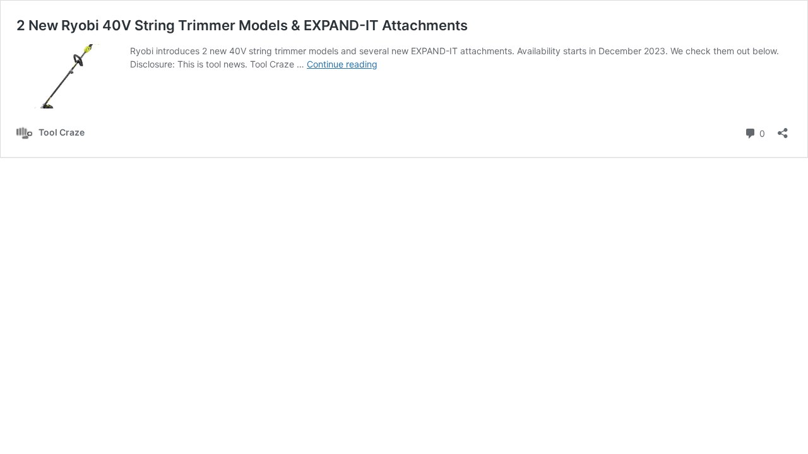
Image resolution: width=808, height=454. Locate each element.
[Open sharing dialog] (783, 129)
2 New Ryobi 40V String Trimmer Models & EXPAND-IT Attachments (242, 25)
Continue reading (342, 64)
